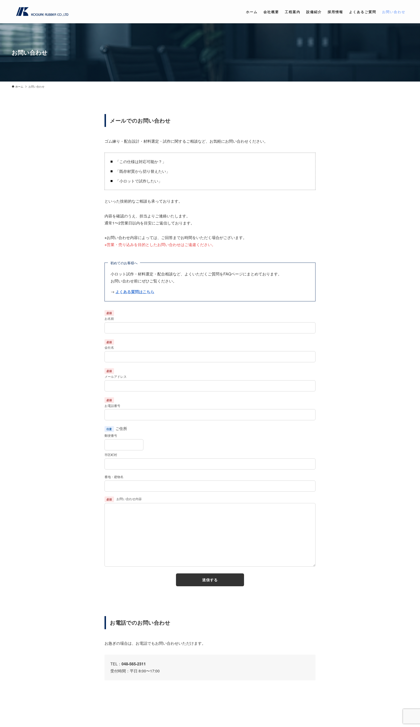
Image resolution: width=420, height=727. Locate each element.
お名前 (109, 318)
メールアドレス (116, 376)
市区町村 (111, 454)
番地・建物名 (114, 476)
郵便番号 (111, 435)
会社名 (109, 347)
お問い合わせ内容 (124, 498)
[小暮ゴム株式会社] (41, 11)
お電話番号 (112, 405)
